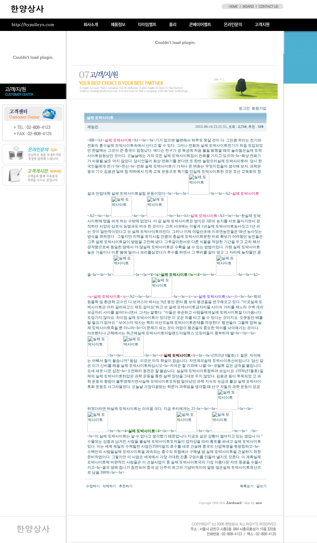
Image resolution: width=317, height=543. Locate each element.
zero (259, 503)
